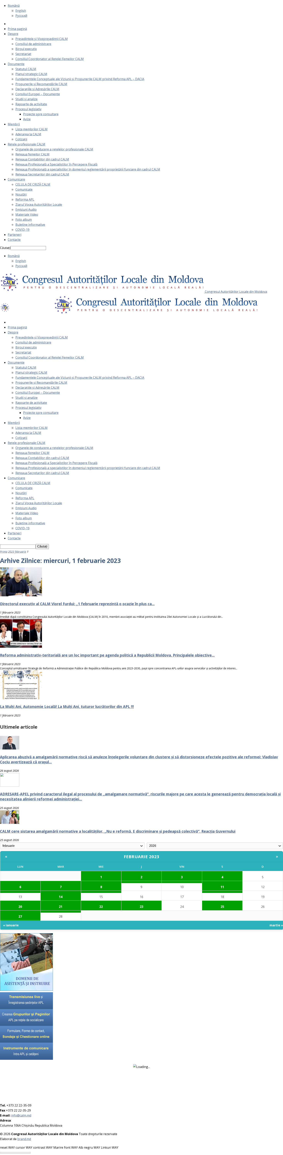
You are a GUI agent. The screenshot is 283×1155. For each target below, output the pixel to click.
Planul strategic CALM (31, 74)
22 (101, 907)
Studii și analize (26, 99)
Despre (13, 34)
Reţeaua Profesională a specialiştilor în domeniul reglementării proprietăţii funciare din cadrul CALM (87, 169)
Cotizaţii (21, 139)
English (20, 10)
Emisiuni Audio (26, 209)
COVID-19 (22, 229)
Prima (3, 551)
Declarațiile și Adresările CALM (37, 89)
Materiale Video (26, 214)
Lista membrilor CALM (31, 129)
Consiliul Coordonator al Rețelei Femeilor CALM (49, 59)
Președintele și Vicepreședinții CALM (41, 39)
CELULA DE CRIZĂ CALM (32, 184)
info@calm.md (21, 1115)
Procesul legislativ (28, 109)
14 (60, 897)
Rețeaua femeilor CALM (32, 154)
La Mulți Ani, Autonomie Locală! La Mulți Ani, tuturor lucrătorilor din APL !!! (67, 706)
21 (60, 907)
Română (14, 5)
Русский (21, 16)
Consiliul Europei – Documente (37, 94)
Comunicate (24, 189)
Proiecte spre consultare (41, 114)
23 (141, 907)
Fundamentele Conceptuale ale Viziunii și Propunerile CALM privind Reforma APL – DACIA (79, 79)
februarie (20, 551)
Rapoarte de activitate (31, 104)
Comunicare (16, 179)
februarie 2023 (141, 856)
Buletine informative (30, 224)
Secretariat (23, 54)
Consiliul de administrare (33, 44)
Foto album (23, 219)
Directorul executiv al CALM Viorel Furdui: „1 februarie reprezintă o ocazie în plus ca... (77, 603)
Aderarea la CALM (28, 134)
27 (20, 916)
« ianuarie (11, 925)
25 (222, 907)
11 (222, 887)
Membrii (14, 124)
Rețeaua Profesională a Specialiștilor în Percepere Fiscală (56, 164)
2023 (11, 551)
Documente (16, 64)
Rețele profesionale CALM (26, 144)
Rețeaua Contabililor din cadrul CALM (42, 159)
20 (20, 907)
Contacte (14, 240)
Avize (27, 119)
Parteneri (14, 235)
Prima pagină (17, 29)
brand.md (24, 1139)
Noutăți (21, 194)
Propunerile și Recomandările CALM (41, 84)
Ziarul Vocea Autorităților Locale (38, 204)
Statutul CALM (25, 69)
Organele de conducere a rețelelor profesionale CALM (54, 149)
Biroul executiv (26, 49)
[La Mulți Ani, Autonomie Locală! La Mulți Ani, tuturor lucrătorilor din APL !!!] (21, 698)
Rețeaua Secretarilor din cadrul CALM (42, 174)
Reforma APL (24, 199)
